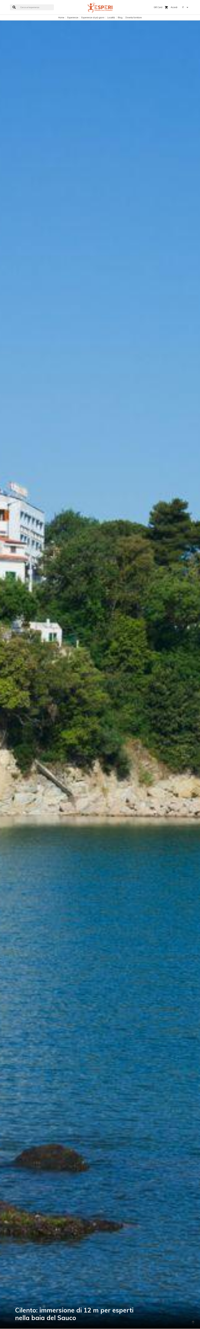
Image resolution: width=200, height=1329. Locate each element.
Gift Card (158, 7)
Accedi (174, 7)
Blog (120, 17)
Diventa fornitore (133, 17)
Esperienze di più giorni (92, 17)
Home (61, 17)
